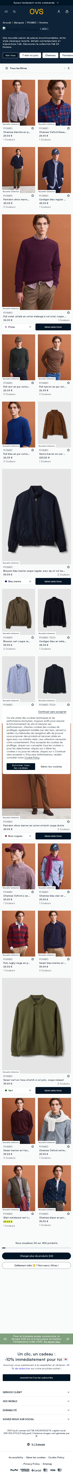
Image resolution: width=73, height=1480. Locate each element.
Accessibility (16, 1457)
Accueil (7, 22)
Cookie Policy (56, 1457)
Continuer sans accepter (52, 711)
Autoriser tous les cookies (21, 766)
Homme (43, 22)
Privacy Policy (32, 1463)
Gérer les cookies (35, 1457)
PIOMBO (31, 22)
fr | (38, 1444)
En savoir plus (52, 1341)
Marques (19, 22)
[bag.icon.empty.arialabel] (67, 11)
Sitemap (47, 1463)
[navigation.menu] (6, 11)
